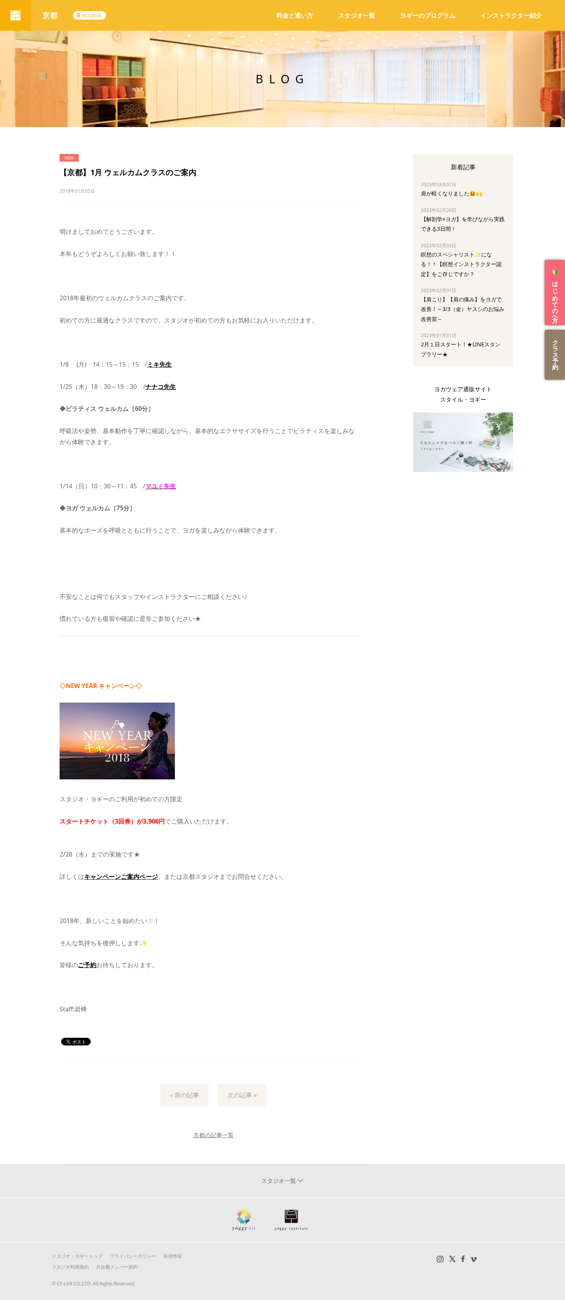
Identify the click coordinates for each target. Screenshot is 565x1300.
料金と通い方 (294, 15)
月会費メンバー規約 (117, 1267)
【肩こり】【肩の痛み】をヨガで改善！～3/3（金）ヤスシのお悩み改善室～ (462, 309)
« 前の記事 (184, 1095)
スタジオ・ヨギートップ (77, 1256)
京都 (50, 15)
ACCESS (91, 15)
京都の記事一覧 (213, 1135)
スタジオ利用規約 (70, 1267)
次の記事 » (242, 1095)
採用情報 (172, 1256)
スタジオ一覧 (356, 15)
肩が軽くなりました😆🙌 (451, 193)
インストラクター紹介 (511, 15)
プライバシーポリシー (133, 1256)
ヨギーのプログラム (427, 15)
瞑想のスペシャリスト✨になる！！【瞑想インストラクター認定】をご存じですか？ (461, 264)
